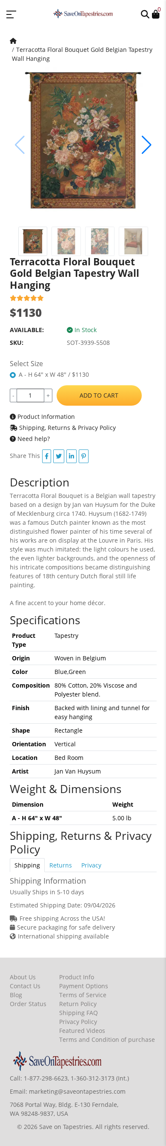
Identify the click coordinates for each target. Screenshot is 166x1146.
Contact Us (25, 986)
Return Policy (78, 1004)
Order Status (28, 1004)
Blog (16, 995)
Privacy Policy (78, 1022)
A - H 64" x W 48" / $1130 (54, 374)
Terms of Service (82, 995)
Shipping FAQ (78, 1013)
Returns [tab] (60, 865)
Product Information (45, 416)
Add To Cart (99, 395)
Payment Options (83, 986)
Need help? (33, 439)
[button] (145, 13)
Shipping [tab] (27, 865)
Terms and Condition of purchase (107, 1039)
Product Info (76, 977)
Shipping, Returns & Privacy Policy (66, 428)
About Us (23, 977)
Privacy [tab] (91, 865)
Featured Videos (82, 1031)
